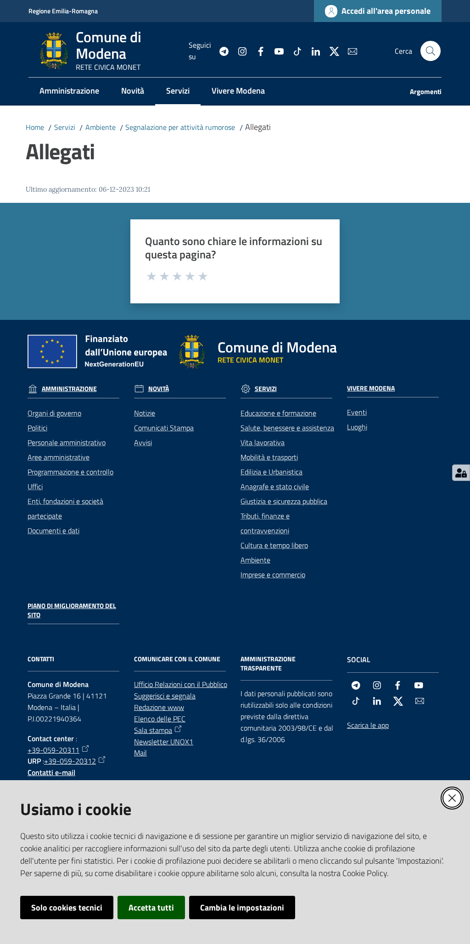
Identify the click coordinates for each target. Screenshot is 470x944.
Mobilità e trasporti (269, 457)
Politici (37, 427)
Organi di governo (54, 413)
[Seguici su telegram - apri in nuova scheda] (220, 50)
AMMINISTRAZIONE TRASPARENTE (268, 663)
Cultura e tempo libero (274, 545)
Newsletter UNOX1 (163, 741)
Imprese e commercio (273, 574)
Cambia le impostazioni (242, 907)
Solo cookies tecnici (66, 907)
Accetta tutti (151, 907)
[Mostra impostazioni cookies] (461, 472)
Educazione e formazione (278, 413)
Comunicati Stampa (164, 427)
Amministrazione (69, 388)
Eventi (357, 412)
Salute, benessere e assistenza (287, 427)
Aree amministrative (59, 457)
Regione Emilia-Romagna (63, 11)
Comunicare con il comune (177, 659)
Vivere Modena (371, 388)
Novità (158, 388)
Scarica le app (368, 725)
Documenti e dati (53, 530)
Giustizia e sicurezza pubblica (284, 501)
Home (35, 127)
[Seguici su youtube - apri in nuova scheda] (275, 50)
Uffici (35, 486)
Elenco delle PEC (159, 718)
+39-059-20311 (53, 749)
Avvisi (143, 442)
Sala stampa (153, 730)
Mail (140, 752)
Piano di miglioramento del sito (72, 610)
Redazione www (159, 707)
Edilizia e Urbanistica (271, 471)
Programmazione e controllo (70, 471)
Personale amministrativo (67, 442)
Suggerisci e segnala (165, 695)
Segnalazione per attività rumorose (180, 127)
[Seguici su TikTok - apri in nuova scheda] (294, 50)
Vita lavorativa (263, 442)
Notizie (144, 413)
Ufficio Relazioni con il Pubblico (180, 684)
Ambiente (100, 127)
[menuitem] (69, 92)
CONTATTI (41, 659)
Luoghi (357, 426)
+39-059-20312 (70, 760)
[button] (431, 51)
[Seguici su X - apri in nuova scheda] (330, 50)
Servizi (64, 127)
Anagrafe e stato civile (275, 486)
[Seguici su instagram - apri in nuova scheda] (238, 50)
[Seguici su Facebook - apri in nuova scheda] (257, 50)
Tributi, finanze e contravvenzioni (265, 523)
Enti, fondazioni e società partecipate (65, 508)
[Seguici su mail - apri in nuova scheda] (349, 50)
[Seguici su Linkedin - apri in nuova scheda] (312, 50)
